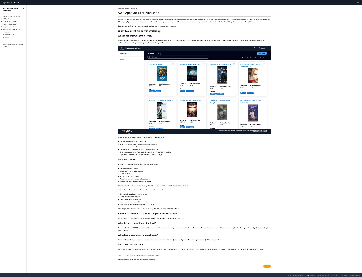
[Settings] (358, 2)
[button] (354, 275)
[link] (127, 8)
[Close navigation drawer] (23, 8)
